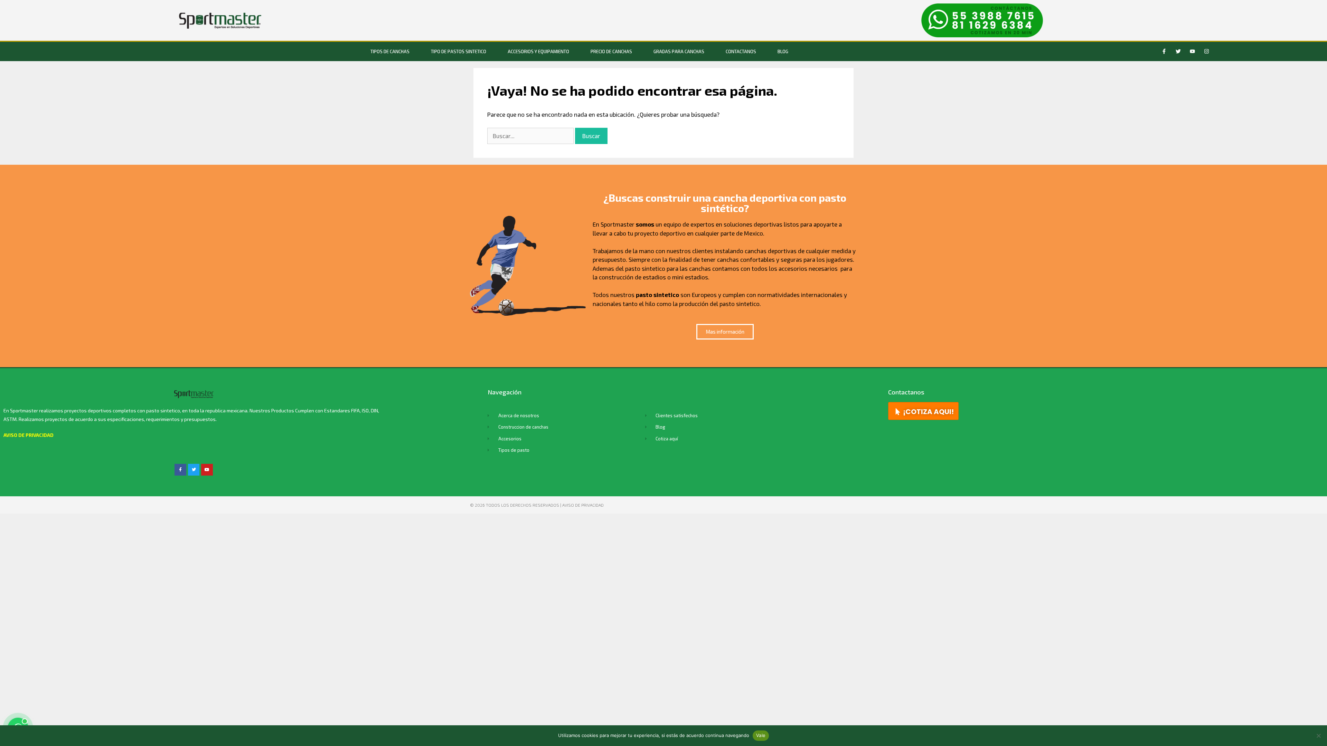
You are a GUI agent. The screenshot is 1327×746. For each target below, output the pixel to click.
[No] (1318, 735)
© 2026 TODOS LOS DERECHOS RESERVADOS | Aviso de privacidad (537, 505)
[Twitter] (1178, 51)
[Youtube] (1192, 51)
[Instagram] (1207, 51)
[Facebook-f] (1164, 51)
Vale (760, 735)
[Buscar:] (531, 135)
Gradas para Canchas (678, 51)
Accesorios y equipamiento (538, 51)
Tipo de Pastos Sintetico (458, 51)
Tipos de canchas (390, 51)
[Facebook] (180, 470)
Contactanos (741, 51)
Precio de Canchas (611, 51)
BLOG (783, 51)
